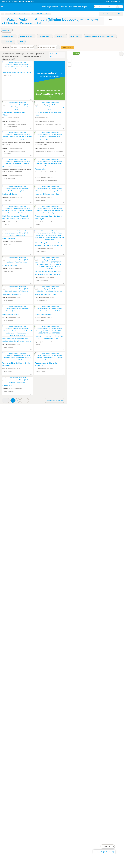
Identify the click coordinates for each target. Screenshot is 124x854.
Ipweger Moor (7, 385)
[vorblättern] (28, 105)
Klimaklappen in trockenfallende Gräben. (13, 113)
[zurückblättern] (6, 105)
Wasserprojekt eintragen (78, 7)
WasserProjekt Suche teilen (55, 400)
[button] (6, 400)
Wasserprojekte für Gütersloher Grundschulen (46, 364)
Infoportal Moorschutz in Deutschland (15, 140)
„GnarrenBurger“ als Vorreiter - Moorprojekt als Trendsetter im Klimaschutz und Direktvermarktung (49, 244)
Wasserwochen (40, 169)
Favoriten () (105, 852)
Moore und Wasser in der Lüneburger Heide (48, 113)
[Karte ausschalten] (121, 54)
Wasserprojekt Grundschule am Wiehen (16, 72)
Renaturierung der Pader (44, 314)
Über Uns (63, 7)
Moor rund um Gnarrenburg (12, 167)
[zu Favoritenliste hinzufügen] (4, 63)
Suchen (121, 6)
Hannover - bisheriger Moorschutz (47, 194)
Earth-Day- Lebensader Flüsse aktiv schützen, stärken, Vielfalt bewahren (15, 217)
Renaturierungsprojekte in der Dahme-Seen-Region (48, 217)
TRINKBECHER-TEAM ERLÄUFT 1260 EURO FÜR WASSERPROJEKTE (49, 337)
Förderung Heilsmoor (10, 194)
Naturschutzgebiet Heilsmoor (45, 294)
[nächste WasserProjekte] (24, 400)
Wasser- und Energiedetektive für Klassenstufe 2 (16, 364)
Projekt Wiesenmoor (9, 265)
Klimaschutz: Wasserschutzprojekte (22, 47)
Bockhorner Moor (8, 238)
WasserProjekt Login (112, 1)
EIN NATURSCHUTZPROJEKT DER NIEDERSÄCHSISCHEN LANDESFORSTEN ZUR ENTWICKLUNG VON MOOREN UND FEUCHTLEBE (49, 273)
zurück (77, 53)
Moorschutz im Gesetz (10, 314)
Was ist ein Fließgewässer (12, 294)
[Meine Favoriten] (91, 7)
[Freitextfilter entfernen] (117, 7)
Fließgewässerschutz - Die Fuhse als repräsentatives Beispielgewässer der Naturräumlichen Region (16, 339)
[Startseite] (2, 14)
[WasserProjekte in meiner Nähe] (69, 65)
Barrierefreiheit (108, 846)
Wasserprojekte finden (50, 7)
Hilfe (120, 1)
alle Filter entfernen (68, 47)
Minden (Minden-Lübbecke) (46, 47)
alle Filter (22, 41)
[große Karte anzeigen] (69, 60)
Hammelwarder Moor (42, 140)
